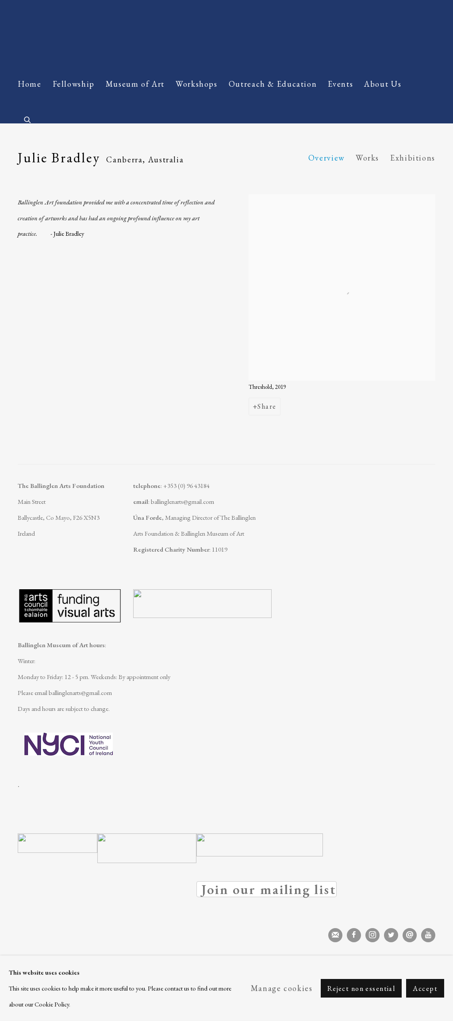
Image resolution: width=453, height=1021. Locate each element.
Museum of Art (135, 84)
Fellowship (74, 84)
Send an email (410, 935)
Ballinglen (88, 34)
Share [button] (266, 406)
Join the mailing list (335, 935)
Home (30, 84)
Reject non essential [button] (361, 988)
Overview (326, 158)
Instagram (372, 935)
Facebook (354, 935)
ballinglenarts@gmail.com (182, 501)
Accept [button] (425, 988)
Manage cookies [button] (282, 988)
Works (367, 158)
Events (340, 84)
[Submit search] (28, 118)
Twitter (391, 935)
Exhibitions (412, 158)
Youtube (428, 935)
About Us (382, 84)
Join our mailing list (266, 889)
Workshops (197, 84)
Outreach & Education (273, 84)
